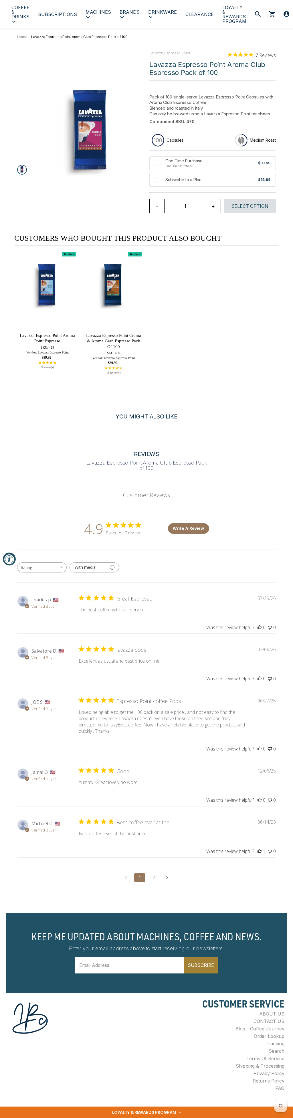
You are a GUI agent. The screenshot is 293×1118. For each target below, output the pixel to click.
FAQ (279, 1088)
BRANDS (130, 12)
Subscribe (201, 965)
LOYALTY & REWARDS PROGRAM (234, 14)
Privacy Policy (269, 1073)
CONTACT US (269, 1021)
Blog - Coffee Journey (259, 1028)
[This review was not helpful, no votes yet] (270, 627)
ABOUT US (271, 1014)
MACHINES (98, 12)
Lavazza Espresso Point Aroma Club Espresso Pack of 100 (79, 37)
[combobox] (42, 567)
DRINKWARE (162, 12)
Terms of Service (265, 1058)
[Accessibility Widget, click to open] (9, 559)
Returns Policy (268, 1081)
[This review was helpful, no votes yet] (260, 627)
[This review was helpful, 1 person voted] (260, 851)
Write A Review (188, 528)
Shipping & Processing (260, 1066)
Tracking (275, 1043)
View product (47, 294)
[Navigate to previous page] (125, 877)
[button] (146, 1112)
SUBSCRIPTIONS (57, 14)
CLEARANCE (199, 14)
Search (276, 1051)
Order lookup (269, 1036)
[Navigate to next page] (167, 877)
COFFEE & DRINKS (20, 12)
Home (22, 37)
